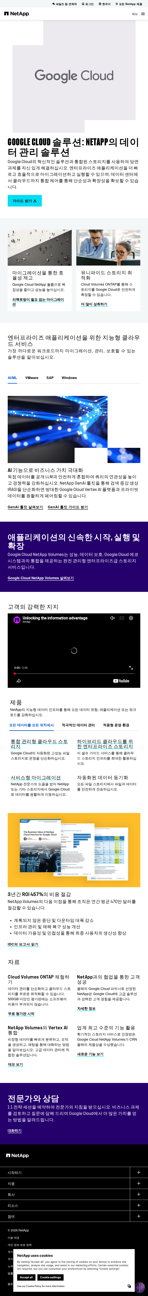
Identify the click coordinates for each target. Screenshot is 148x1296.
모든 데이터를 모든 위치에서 (31, 725)
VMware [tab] (31, 377)
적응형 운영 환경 (116, 725)
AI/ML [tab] (12, 377)
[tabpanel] (74, 447)
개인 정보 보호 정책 (20, 1245)
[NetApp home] (16, 13)
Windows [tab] (69, 377)
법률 (10, 1273)
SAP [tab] (50, 377)
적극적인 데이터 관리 (78, 725)
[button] (138, 13)
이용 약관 (13, 1237)
